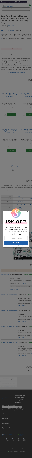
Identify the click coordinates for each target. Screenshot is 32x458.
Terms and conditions (22, 246)
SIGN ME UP (16, 243)
